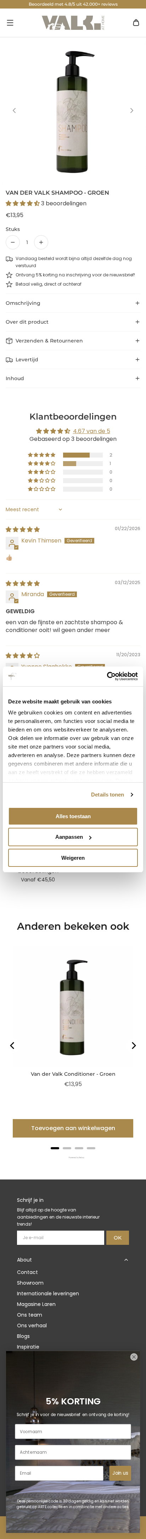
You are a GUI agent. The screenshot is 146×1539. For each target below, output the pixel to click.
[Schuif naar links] (14, 110)
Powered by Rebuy (73, 1157)
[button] (10, 22)
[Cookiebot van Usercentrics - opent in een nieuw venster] (107, 676)
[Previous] (13, 1045)
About (24, 1259)
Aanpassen (69, 837)
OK (118, 1238)
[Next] (133, 1045)
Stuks (13, 229)
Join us (120, 1473)
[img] (23, 529)
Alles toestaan (73, 816)
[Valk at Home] (73, 23)
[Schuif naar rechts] (131, 110)
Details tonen (107, 795)
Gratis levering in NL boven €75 (73, 4)
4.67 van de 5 (91, 431)
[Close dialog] (133, 1357)
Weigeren (73, 858)
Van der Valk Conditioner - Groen (73, 1074)
